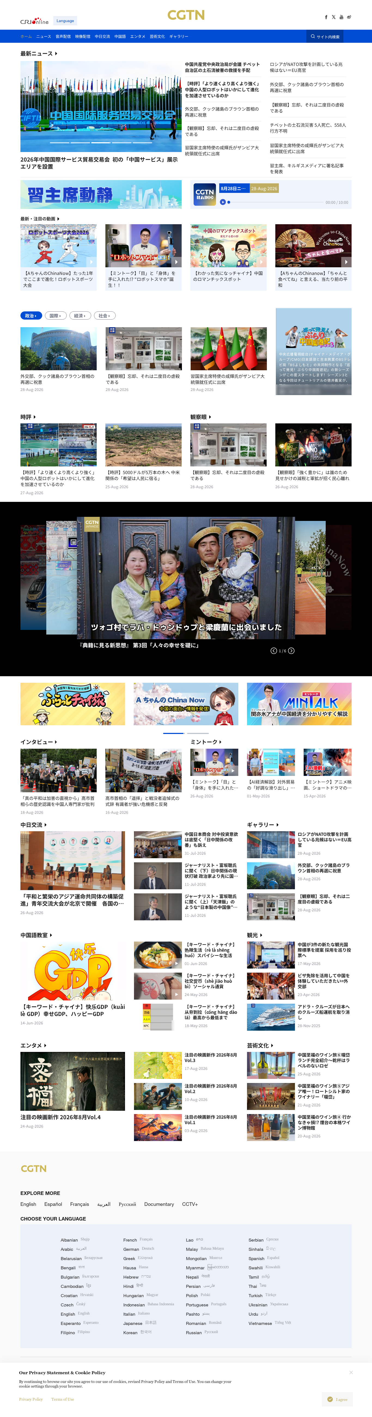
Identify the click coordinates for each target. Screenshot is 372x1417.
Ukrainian (268, 1304)
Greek (138, 1258)
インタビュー (36, 742)
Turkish (262, 1295)
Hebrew (137, 1277)
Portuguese (206, 1304)
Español (53, 1204)
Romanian (203, 1323)
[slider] (228, 202)
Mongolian (204, 1258)
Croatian (77, 1295)
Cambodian (76, 1286)
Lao (194, 1240)
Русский (127, 1204)
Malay (205, 1249)
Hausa (135, 1267)
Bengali (73, 1267)
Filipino (75, 1332)
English (28, 1204)
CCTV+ (190, 1204)
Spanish (264, 1258)
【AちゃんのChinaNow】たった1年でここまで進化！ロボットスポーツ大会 (58, 279)
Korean (137, 1332)
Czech (73, 1304)
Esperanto (80, 1323)
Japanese (140, 1323)
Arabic (74, 1249)
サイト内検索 (328, 36)
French (138, 1240)
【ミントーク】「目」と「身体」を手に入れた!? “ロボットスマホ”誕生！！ (142, 279)
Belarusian (81, 1258)
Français (79, 1204)
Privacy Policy (31, 1399)
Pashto (198, 1314)
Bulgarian (80, 1277)
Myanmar (207, 1267)
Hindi (133, 1286)
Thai (257, 1286)
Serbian (264, 1240)
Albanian (75, 1240)
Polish (198, 1295)
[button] (59, 142)
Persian (200, 1286)
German (138, 1249)
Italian (136, 1314)
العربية (104, 1204)
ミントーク (204, 742)
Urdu (258, 1314)
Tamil (259, 1277)
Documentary (159, 1204)
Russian (202, 1332)
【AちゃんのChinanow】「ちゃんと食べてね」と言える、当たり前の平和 (312, 279)
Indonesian (148, 1304)
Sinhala (262, 1249)
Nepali (198, 1277)
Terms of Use (62, 1399)
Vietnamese (270, 1323)
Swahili (264, 1267)
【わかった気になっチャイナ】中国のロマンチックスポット (228, 276)
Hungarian (140, 1295)
